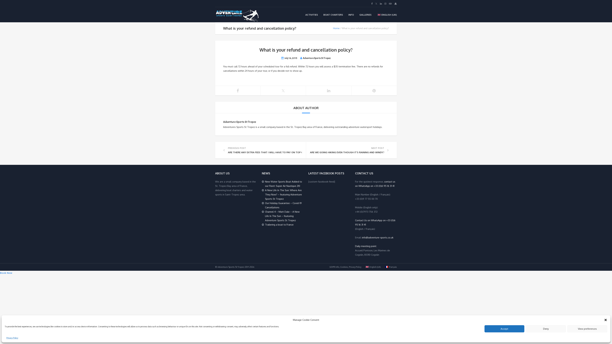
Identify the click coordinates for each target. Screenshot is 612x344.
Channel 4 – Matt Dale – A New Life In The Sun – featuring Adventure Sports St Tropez (282, 216)
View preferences (587, 328)
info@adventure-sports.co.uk (377, 237)
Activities (311, 14)
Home (336, 28)
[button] (605, 320)
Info (351, 14)
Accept (504, 328)
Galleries (365, 14)
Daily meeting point (365, 246)
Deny (546, 328)
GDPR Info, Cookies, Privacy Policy (345, 267)
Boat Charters (333, 14)
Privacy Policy (12, 338)
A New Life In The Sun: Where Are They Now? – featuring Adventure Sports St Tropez (283, 194)
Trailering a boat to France (279, 224)
